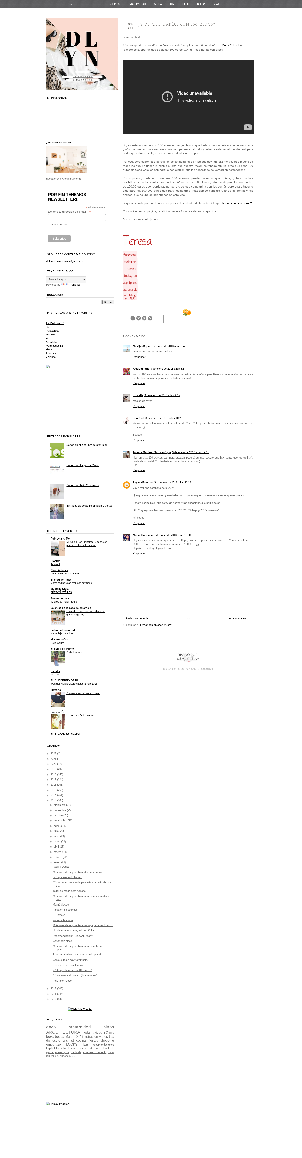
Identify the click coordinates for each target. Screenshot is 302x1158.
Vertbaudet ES (54, 345)
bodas (59, 1036)
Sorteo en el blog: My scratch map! (87, 444)
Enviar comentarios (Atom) (156, 624)
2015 (54, 790)
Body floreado (74, 652)
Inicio (188, 618)
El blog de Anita (61, 579)
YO (105, 1032)
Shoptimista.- (59, 570)
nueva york (62, 1052)
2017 (54, 779)
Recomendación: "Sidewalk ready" (73, 935)
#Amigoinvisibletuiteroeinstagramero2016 (74, 683)
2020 (54, 763)
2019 (54, 769)
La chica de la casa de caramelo (71, 607)
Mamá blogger (61, 904)
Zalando (51, 356)
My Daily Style (60, 589)
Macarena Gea (59, 639)
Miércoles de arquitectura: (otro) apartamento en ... (83, 925)
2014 (54, 795)
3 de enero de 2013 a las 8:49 (168, 346)
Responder (139, 356)
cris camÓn (58, 712)
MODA (158, 4)
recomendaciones (103, 1044)
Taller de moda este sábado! (69, 890)
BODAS (201, 4)
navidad (96, 1032)
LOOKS (71, 1044)
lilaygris (56, 689)
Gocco (50, 349)
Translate (74, 284)
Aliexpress (53, 330)
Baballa (55, 671)
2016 (54, 784)
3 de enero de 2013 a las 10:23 (163, 418)
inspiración (90, 1036)
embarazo (53, 1044)
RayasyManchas (143, 482)
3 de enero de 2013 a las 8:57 (168, 368)
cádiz (111, 1052)
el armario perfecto (94, 1052)
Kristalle (138, 395)
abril (57, 846)
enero (57, 862)
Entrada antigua (236, 618)
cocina (81, 1040)
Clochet (55, 561)
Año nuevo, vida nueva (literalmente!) (75, 975)
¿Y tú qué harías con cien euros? (231, 203)
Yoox (50, 327)
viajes (103, 1036)
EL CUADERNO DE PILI (65, 680)
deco (51, 1027)
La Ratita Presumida (63, 630)
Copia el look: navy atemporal (70, 959)
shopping (107, 1040)
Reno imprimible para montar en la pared (77, 954)
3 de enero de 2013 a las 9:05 (162, 395)
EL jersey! (59, 914)
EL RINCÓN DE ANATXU (66, 734)
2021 (54, 758)
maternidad (80, 1027)
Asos (49, 338)
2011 (54, 993)
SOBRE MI (115, 4)
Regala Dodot (61, 866)
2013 (54, 800)
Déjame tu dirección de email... (69, 212)
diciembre (60, 804)
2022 (54, 753)
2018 (54, 774)
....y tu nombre (57, 224)
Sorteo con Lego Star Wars (82, 465)
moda (86, 1032)
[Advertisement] (171, 639)
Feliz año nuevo (62, 980)
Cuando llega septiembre (65, 573)
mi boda (76, 1052)
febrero (58, 857)
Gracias (55, 674)
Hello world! (57, 643)
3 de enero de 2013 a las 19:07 (190, 452)
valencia (65, 1048)
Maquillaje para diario (63, 633)
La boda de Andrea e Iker (80, 715)
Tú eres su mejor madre (64, 601)
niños (108, 1027)
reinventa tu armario (57, 1056)
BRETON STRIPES (61, 592)
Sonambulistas (60, 598)
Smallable (52, 342)
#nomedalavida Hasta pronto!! (83, 693)
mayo (57, 841)
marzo (58, 851)
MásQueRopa (141, 346)
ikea (85, 1044)
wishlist (68, 1040)
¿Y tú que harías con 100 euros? (72, 970)
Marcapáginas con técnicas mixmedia (72, 583)
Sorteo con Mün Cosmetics (82, 485)
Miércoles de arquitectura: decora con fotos (78, 872)
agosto (58, 825)
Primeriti (55, 564)
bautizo (72, 1056)
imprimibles (53, 1048)
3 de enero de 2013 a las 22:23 (172, 482)
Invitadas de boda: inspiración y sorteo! (89, 505)
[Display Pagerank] (58, 1103)
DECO (185, 4)
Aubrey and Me (60, 538)
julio (56, 831)
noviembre (60, 810)
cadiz (91, 1048)
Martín (69, 1036)
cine (73, 1048)
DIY (172, 4)
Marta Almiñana (143, 535)
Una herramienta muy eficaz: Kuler (73, 930)
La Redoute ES (55, 323)
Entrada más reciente (135, 618)
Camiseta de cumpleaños (68, 965)
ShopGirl (138, 418)
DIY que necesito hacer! (67, 877)
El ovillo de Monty (62, 648)
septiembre (61, 820)
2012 (54, 988)
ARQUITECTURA (63, 1032)
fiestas (93, 1040)
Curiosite (51, 353)
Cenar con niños (62, 941)
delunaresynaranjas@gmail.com (65, 261)
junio (57, 836)
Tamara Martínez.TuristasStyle (152, 452)
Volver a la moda (63, 920)
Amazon (51, 334)
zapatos (81, 1048)
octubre (58, 815)
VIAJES (217, 4)
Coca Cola (229, 45)
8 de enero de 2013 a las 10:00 (172, 535)
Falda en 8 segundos (65, 909)
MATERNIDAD (137, 4)
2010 (54, 999)
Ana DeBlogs (141, 368)
